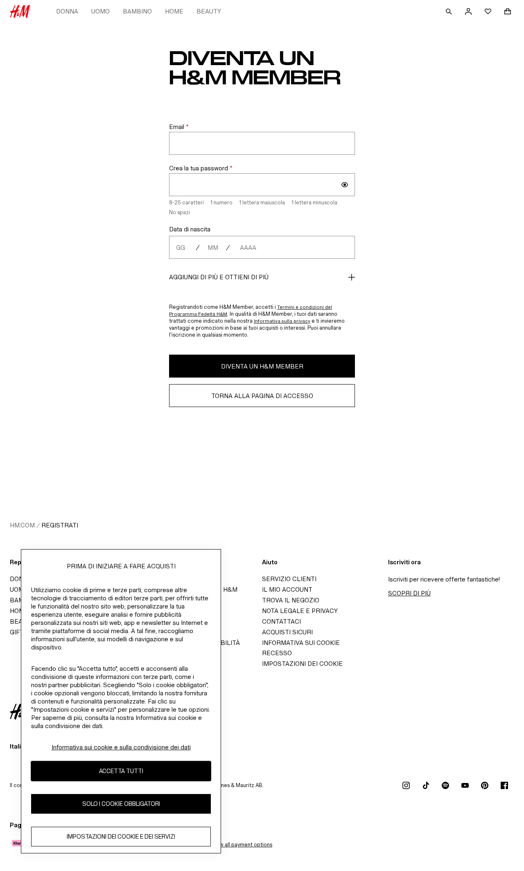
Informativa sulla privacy (282, 321)
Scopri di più (409, 593)
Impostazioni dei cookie (302, 663)
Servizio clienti (289, 578)
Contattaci (281, 621)
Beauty (208, 11)
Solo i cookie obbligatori (121, 804)
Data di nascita (189, 229)
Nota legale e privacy (300, 610)
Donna (67, 11)
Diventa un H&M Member (262, 366)
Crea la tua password (201, 168)
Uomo (100, 11)
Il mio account (287, 589)
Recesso (277, 652)
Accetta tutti (121, 771)
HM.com (22, 525)
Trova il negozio (290, 600)
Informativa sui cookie (301, 642)
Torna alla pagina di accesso (262, 395)
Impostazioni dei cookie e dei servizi (121, 836)
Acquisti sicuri (287, 632)
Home (174, 11)
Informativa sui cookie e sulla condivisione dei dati (121, 747)
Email (179, 126)
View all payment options (241, 845)
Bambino (137, 11)
